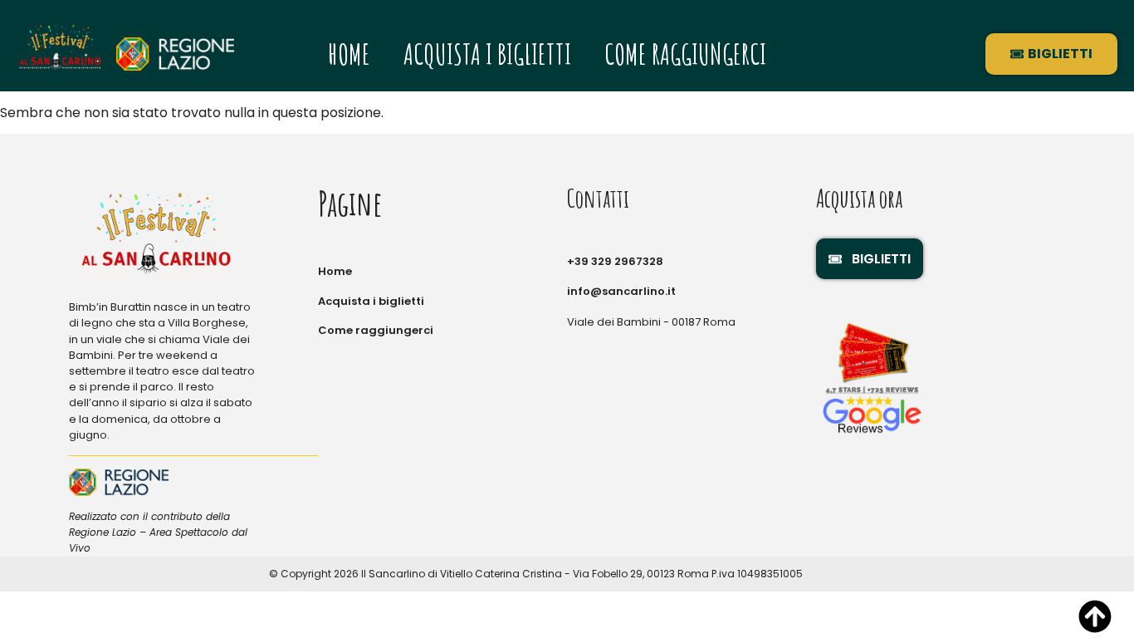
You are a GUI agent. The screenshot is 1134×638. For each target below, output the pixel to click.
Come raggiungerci (685, 53)
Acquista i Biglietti (487, 53)
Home (349, 53)
